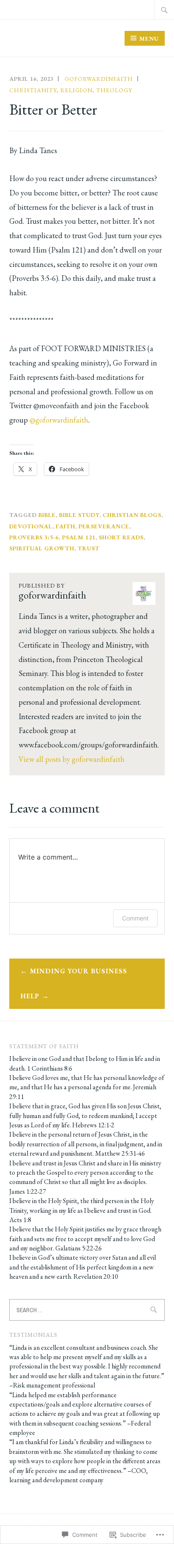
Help (29, 996)
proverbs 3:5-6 (34, 537)
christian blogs (132, 515)
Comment (135, 918)
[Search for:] (164, 9)
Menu (149, 38)
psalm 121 (78, 537)
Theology (114, 90)
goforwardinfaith (99, 78)
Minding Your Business (78, 971)
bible (47, 515)
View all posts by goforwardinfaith (72, 759)
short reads (121, 537)
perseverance (104, 526)
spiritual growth (41, 548)
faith (65, 526)
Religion (76, 90)
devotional (30, 526)
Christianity (33, 90)
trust (89, 548)
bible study (79, 515)
